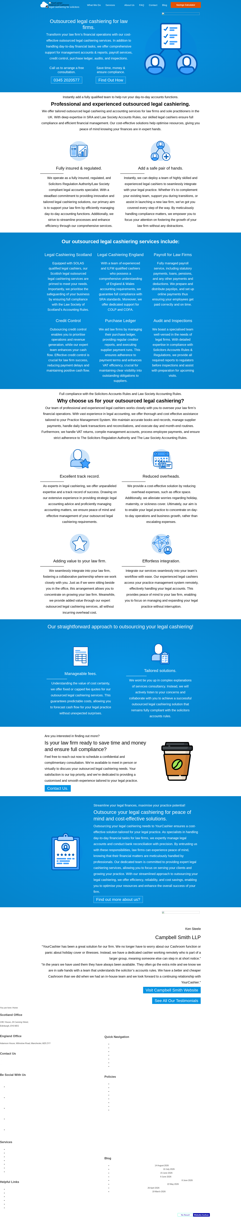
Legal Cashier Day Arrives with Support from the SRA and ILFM (138, 1184)
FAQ (112, 1063)
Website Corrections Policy (122, 1110)
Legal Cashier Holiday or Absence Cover (24, 1172)
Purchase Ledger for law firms (19, 1160)
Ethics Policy (116, 1102)
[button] (116, 5)
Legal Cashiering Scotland (18, 1149)
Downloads (115, 1066)
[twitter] (9, 1097)
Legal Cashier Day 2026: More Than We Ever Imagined (135, 1177)
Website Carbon (201, 1215)
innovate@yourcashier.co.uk (15, 1064)
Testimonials (116, 1055)
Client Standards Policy (120, 1088)
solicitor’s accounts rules (138, 970)
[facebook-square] (9, 1087)
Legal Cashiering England (17, 1153)
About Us (114, 1048)
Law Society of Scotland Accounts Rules (24, 1204)
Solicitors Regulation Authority (69, 184)
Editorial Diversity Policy (121, 1099)
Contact (113, 1059)
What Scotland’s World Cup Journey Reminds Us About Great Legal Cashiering (145, 1180)
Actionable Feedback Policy (122, 1084)
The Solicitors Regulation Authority (105, 438)
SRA (90, 117)
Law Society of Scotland (16, 1200)
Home (113, 1044)
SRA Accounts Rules (15, 1196)
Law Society (109, 117)
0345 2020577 (8, 1061)
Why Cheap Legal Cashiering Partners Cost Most (132, 1165)
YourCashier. (190, 982)
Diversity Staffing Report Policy (124, 1095)
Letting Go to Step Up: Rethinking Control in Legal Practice (136, 1169)
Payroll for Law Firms (15, 1157)
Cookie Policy (116, 1091)
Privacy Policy (116, 1106)
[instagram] (9, 1119)
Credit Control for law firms (18, 1164)
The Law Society (149, 438)
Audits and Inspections (16, 1168)
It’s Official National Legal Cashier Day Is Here (131, 1191)
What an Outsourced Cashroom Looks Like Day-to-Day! (135, 1173)
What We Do (116, 1051)
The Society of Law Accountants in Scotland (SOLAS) (30, 1208)
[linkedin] (9, 1108)
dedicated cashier (140, 952)
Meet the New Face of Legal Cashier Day (128, 1188)
